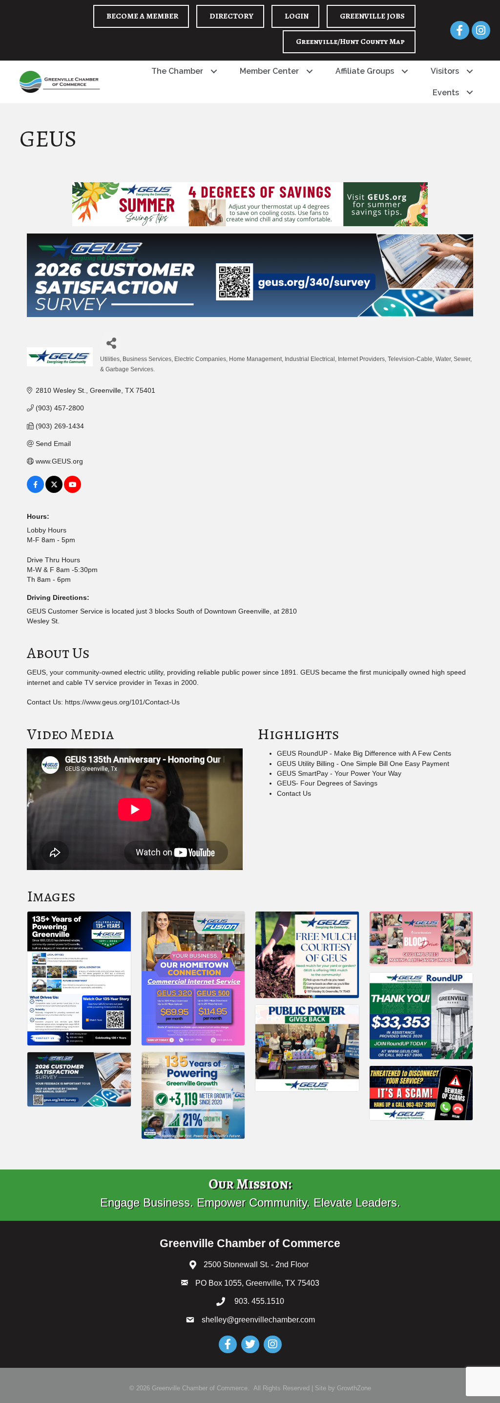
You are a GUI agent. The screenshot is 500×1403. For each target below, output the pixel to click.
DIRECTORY (231, 16)
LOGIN (297, 16)
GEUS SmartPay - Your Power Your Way (339, 773)
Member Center (269, 71)
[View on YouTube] (72, 490)
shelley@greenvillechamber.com (258, 1320)
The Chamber (177, 71)
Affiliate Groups (364, 71)
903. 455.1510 (258, 1301)
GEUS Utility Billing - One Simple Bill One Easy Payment (363, 763)
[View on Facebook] (35, 490)
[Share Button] (111, 343)
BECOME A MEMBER (142, 16)
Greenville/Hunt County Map (350, 41)
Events (446, 92)
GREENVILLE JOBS (372, 16)
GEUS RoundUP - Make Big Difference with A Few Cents (364, 753)
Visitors (445, 71)
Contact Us (294, 793)
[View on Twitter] (53, 490)
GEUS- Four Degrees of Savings (327, 783)
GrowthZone (354, 1388)
